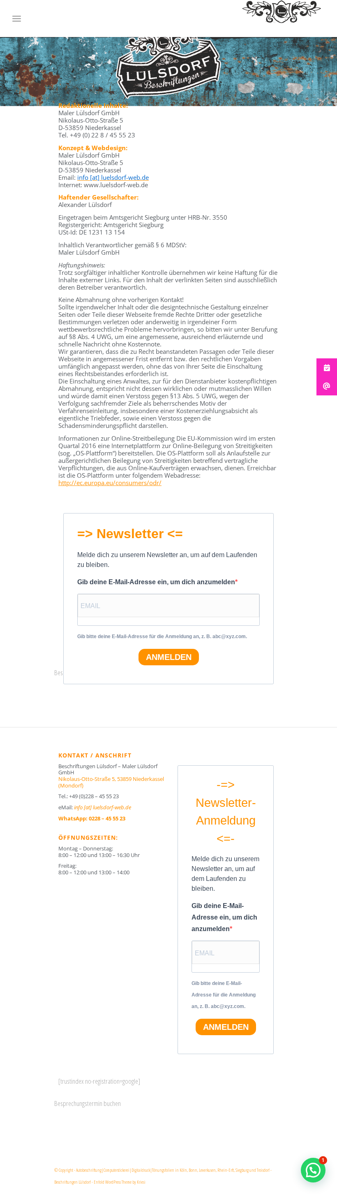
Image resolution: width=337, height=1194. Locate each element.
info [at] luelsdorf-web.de (102, 807)
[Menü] (16, 18)
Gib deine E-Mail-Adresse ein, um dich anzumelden (156, 581)
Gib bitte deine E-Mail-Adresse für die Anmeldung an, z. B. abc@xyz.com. (162, 636)
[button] (313, 1170)
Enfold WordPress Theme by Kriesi (119, 1182)
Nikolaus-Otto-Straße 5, (111, 782)
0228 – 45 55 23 (107, 818)
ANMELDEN (169, 657)
